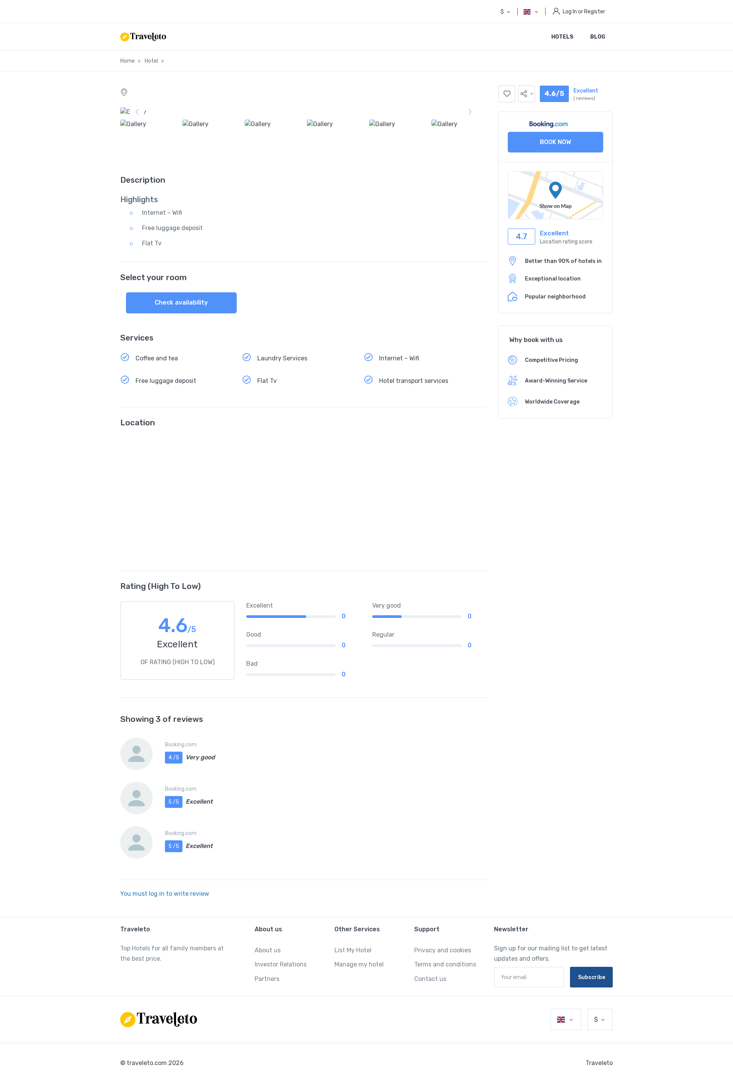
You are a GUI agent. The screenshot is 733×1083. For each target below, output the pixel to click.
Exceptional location (553, 279)
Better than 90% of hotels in (563, 261)
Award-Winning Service (556, 381)
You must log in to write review (164, 893)
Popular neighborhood (555, 296)
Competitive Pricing (551, 360)
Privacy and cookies (442, 950)
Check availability (181, 302)
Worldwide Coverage (552, 402)
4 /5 (173, 757)
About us (268, 950)
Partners (267, 978)
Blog (597, 37)
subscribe (591, 977)
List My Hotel (352, 950)
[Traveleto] (158, 1019)
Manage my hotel (359, 964)
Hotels (562, 37)
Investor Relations (281, 964)
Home (127, 61)
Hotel (151, 61)
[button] (526, 93)
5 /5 (173, 802)
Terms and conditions (445, 964)
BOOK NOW (555, 142)
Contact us (430, 978)
